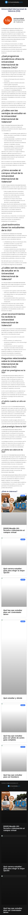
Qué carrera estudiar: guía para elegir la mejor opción (14, 571)
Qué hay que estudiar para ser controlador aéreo (12, 612)
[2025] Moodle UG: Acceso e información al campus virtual (14, 530)
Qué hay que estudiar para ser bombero (12, 776)
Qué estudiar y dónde (12, 698)
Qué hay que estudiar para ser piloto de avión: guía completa (14, 738)
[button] (14, 788)
